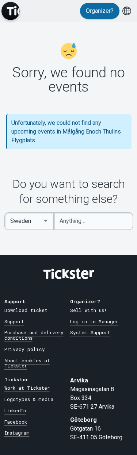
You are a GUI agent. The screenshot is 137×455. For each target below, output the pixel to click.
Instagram (17, 433)
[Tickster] (10, 11)
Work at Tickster (27, 388)
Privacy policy (24, 349)
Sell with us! (88, 310)
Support (14, 321)
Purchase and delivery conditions (34, 335)
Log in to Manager (94, 321)
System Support (90, 332)
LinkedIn (15, 410)
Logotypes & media (28, 399)
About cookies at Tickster (27, 363)
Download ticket (25, 310)
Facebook (15, 422)
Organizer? (100, 10)
